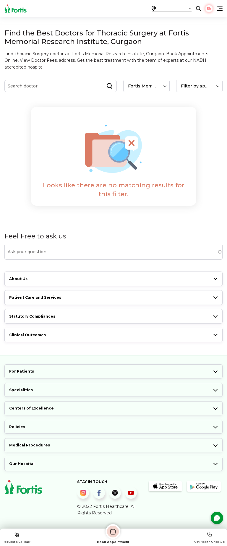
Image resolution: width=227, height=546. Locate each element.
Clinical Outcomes (27, 335)
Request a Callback (16, 542)
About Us (18, 279)
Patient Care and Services (35, 297)
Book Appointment (113, 542)
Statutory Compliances (32, 316)
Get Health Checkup (209, 542)
